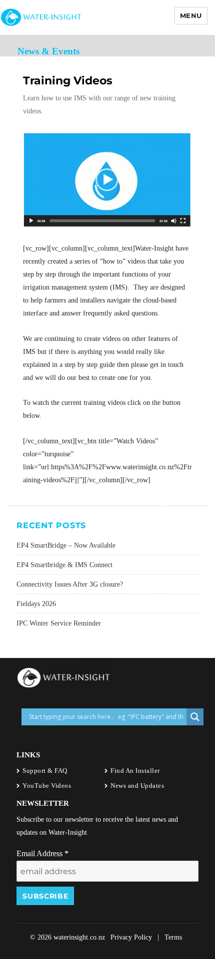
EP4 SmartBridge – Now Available (66, 545)
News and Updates (137, 785)
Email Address (42, 853)
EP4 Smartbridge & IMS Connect (64, 565)
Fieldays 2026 (36, 604)
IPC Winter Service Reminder (58, 623)
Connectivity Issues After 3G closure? (69, 584)
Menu (191, 15)
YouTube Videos (46, 785)
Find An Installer (135, 770)
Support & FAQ (45, 770)
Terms (173, 937)
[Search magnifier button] (195, 716)
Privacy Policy (131, 937)
